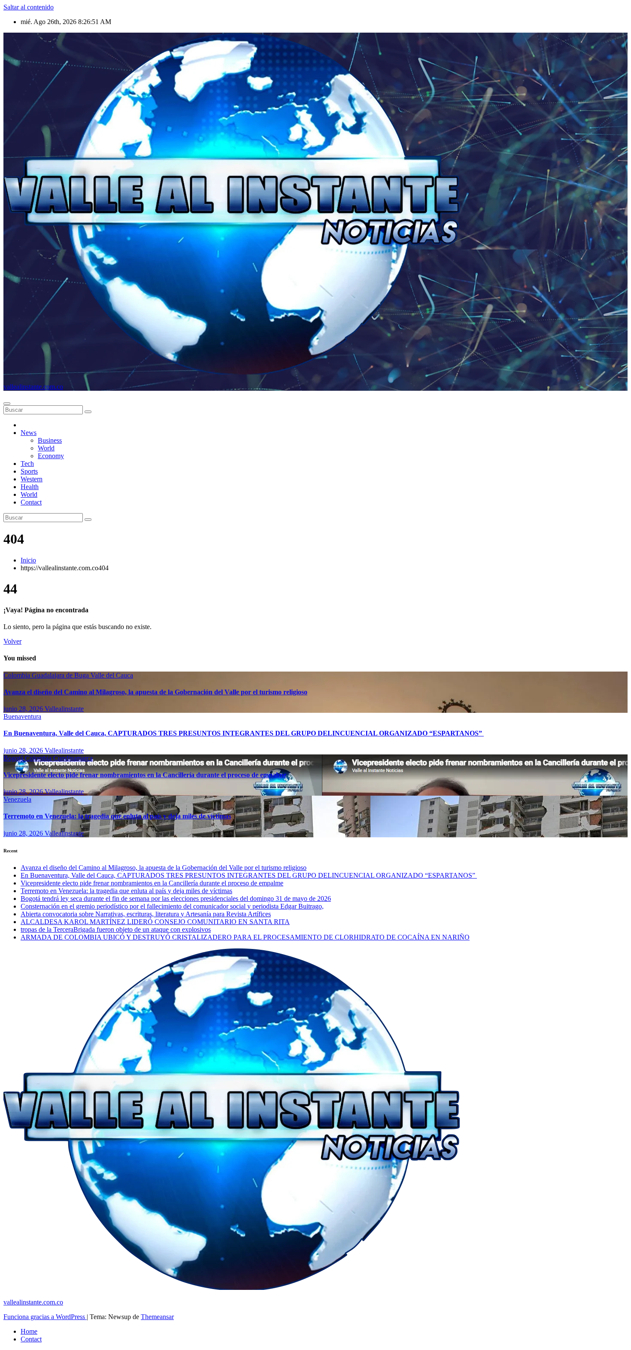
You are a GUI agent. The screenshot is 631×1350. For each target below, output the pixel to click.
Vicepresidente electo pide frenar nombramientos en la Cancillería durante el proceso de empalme (144, 774)
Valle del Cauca (112, 675)
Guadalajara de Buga (61, 675)
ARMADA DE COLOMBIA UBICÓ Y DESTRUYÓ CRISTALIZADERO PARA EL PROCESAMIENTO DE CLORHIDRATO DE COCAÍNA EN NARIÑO (245, 937)
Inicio (28, 560)
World (46, 448)
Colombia (17, 675)
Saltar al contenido (28, 7)
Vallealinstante (64, 708)
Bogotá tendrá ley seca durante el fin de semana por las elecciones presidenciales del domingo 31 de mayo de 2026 (176, 898)
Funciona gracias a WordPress (45, 1316)
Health (30, 486)
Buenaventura (22, 716)
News (28, 432)
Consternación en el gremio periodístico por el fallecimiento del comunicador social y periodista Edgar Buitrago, (172, 906)
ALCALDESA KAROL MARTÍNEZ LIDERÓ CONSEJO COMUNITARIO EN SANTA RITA (155, 921)
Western (31, 479)
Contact (31, 502)
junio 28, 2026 (24, 708)
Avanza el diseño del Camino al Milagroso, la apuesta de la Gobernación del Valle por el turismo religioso (155, 692)
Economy (51, 455)
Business (50, 440)
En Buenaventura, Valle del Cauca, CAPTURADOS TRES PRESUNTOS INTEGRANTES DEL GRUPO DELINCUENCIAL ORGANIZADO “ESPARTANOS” (243, 733)
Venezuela (17, 799)
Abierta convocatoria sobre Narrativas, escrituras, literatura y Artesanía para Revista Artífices (146, 914)
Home (29, 1331)
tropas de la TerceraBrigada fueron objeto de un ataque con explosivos (116, 929)
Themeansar (157, 1316)
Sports (29, 471)
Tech (27, 463)
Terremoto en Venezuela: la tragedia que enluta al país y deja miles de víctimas (117, 816)
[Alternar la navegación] (6, 403)
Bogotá (14, 758)
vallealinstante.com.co (33, 386)
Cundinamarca (73, 758)
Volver (12, 641)
